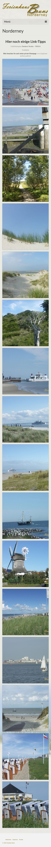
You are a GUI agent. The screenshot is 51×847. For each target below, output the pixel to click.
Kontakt (21, 839)
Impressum (15, 839)
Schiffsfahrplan (16, 46)
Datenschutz (8, 839)
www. (39, 53)
